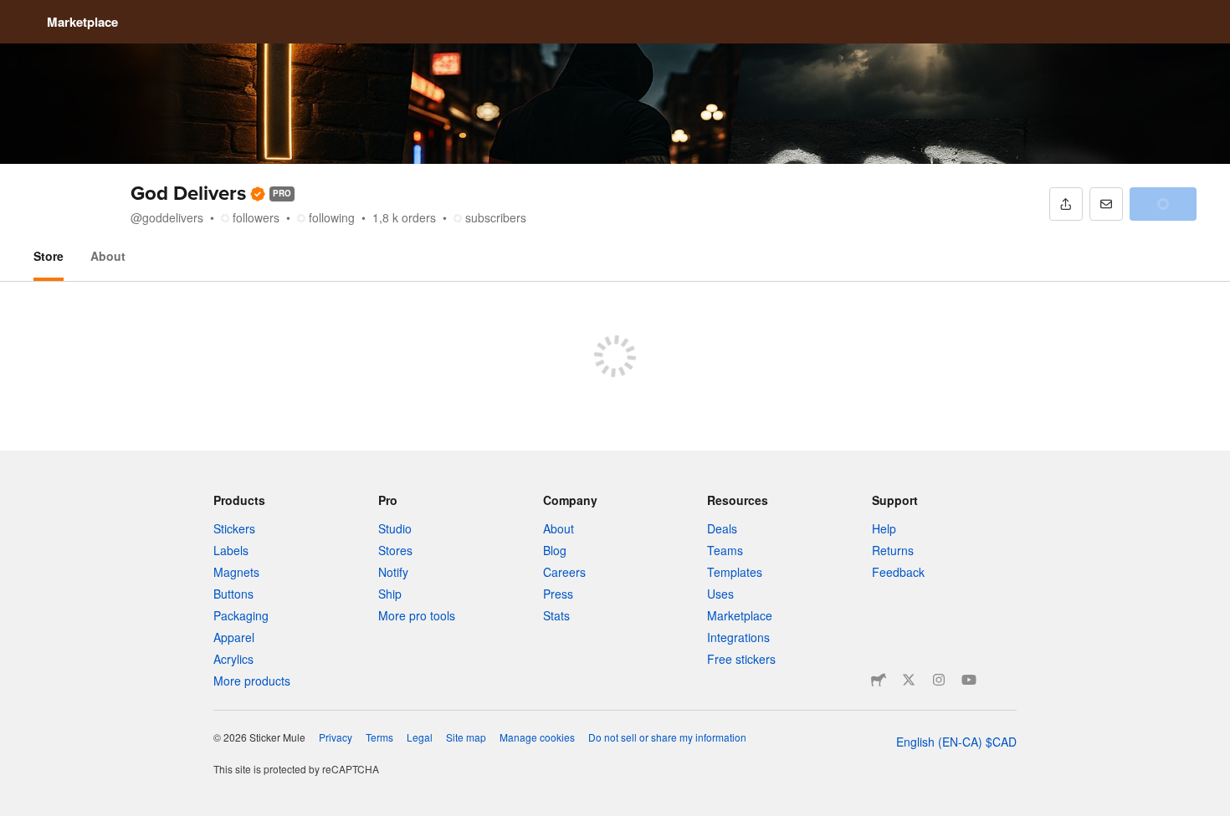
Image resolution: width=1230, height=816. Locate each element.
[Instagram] (939, 680)
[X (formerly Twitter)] (908, 680)
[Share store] (1066, 204)
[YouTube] (969, 680)
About (108, 255)
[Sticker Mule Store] (878, 680)
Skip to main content (12, 12)
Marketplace (82, 22)
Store (48, 255)
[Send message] (1106, 204)
